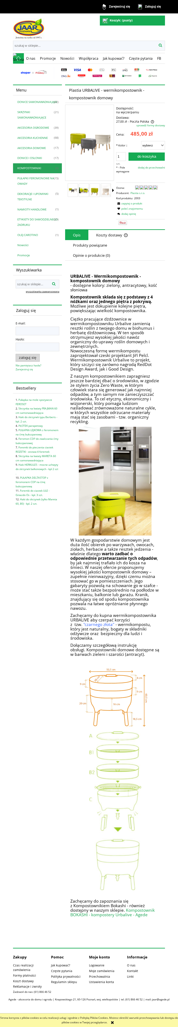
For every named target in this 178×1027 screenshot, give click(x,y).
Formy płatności (24, 975)
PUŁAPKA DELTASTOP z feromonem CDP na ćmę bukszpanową (32, 482)
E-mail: (21, 323)
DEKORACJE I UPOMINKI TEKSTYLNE (32, 196)
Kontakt (132, 971)
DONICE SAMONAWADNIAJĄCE (37, 102)
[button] (129, 203)
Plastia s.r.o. (137, 193)
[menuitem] (31, 58)
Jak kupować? (60, 965)
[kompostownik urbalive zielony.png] (95, 190)
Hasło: (20, 339)
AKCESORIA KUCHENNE (32, 138)
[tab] (76, 235)
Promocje (23, 255)
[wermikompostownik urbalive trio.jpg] (73, 190)
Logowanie (96, 965)
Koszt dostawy (23, 981)
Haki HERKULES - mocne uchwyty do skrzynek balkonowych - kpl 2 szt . (37, 469)
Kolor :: (121, 145)
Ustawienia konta (101, 982)
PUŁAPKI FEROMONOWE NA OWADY (35, 181)
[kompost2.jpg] (84, 190)
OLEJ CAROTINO (27, 235)
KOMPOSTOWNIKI (29, 168)
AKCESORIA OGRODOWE (33, 128)
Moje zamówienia (101, 971)
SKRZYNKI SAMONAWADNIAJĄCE (31, 114)
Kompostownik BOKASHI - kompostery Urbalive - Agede (112, 912)
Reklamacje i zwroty (27, 986)
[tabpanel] (115, 596)
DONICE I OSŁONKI (29, 158)
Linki (130, 976)
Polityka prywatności (66, 976)
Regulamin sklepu (64, 982)
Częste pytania (61, 971)
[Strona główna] (28, 26)
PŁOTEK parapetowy (30, 426)
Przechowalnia (99, 976)
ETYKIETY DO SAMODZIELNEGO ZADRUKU (37, 222)
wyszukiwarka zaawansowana (42, 291)
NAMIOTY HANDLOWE (31, 209)
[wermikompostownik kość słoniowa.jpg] (106, 190)
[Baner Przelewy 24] (89, 72)
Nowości (22, 245)
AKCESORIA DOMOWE (31, 148)
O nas (131, 965)
